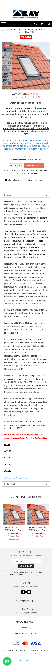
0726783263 (27, 608)
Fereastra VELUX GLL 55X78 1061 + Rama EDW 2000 (38, 528)
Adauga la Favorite (15, 180)
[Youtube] (28, 592)
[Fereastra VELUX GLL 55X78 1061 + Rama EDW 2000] (38, 514)
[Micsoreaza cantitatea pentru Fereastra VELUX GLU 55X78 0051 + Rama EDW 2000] (11, 165)
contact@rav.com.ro (27, 612)
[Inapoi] (2, 30)
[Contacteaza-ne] (35, 24)
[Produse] (3, 24)
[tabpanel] (26, 66)
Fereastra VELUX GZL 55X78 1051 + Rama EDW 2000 (14, 528)
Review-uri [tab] (9, 484)
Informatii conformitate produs (17, 478)
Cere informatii (36, 180)
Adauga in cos (34, 165)
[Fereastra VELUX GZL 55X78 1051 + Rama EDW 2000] (14, 514)
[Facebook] (23, 592)
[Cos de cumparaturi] (42, 24)
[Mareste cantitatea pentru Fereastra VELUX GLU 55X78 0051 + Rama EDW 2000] (19, 165)
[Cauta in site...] (49, 24)
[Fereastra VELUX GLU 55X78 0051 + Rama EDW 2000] (26, 66)
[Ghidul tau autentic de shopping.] (26, 660)
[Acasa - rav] (26, 14)
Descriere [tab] (8, 195)
